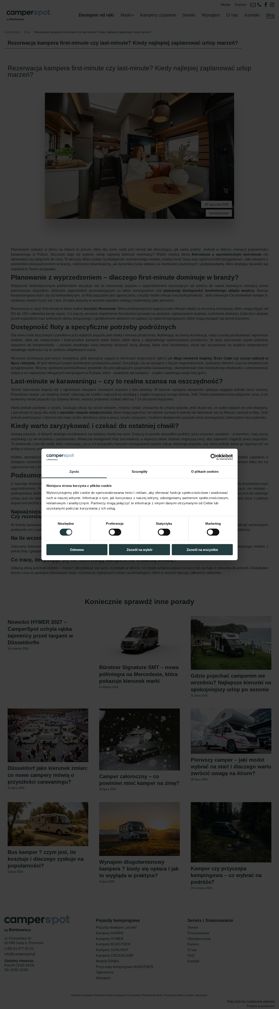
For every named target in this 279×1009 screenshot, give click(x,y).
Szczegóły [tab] (140, 471)
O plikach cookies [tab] (205, 471)
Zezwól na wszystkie (202, 549)
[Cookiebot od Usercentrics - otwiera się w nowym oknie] (214, 457)
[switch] (115, 532)
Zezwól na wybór (140, 549)
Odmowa (77, 549)
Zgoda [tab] (74, 471)
